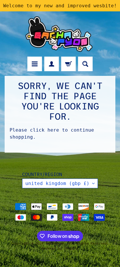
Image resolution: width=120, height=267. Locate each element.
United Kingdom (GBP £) (57, 183)
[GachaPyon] (60, 34)
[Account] (51, 64)
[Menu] (34, 64)
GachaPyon (55, 243)
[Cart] (68, 64)
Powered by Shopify (60, 248)
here (53, 130)
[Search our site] (85, 64)
